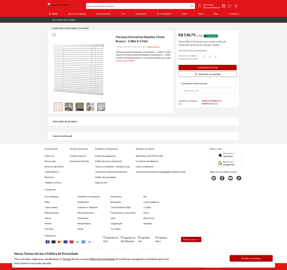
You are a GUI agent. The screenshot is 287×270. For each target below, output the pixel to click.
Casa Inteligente (151, 202)
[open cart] (235, 6)
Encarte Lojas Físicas (54, 166)
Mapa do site (101, 182)
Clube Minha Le (52, 171)
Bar (145, 196)
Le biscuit (57, 28)
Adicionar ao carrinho (210, 74)
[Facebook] (222, 178)
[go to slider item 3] (90, 107)
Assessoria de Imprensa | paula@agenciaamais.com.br (161, 171)
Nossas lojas (50, 161)
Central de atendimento (147, 161)
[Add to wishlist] (54, 34)
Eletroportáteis (103, 13)
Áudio (184, 13)
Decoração (71, 28)
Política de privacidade (102, 259)
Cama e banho (51, 207)
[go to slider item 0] (58, 107)
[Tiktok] (238, 178)
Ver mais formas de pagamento (192, 50)
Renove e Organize (77, 13)
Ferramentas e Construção (123, 212)
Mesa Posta (149, 218)
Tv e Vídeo (116, 229)
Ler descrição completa (125, 60)
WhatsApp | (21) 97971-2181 (149, 156)
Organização (116, 223)
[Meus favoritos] (229, 6)
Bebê (47, 202)
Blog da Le (49, 177)
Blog (216, 13)
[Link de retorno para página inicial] (66, 6)
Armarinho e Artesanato (89, 196)
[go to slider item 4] (101, 107)
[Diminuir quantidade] (204, 56)
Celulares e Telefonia (87, 207)
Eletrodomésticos (86, 212)
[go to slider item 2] (79, 107)
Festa (146, 212)
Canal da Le (234, 13)
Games (48, 218)
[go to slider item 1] (69, 107)
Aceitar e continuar (251, 258)
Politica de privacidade (105, 177)
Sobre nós (49, 156)
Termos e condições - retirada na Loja (112, 166)
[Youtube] (230, 178)
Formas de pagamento (105, 156)
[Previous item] (51, 107)
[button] (61, 20)
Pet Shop (49, 229)
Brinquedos (141, 13)
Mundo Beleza (84, 223)
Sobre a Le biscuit (62, 135)
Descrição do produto (65, 121)
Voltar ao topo (189, 239)
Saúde (80, 229)
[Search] (192, 6)
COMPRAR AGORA (207, 67)
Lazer (113, 218)
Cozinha (147, 207)
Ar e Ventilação (164, 13)
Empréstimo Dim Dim (79, 161)
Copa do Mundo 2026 (121, 207)
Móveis (48, 223)
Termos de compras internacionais (111, 171)
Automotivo (116, 196)
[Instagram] (213, 178)
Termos (66, 259)
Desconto (212, 36)
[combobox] (137, 6)
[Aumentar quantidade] (215, 56)
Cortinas (84, 28)
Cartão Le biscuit (78, 156)
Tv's (123, 13)
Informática (83, 218)
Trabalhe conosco (53, 182)
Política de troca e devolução (108, 161)
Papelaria (148, 223)
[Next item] (108, 107)
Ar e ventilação (52, 196)
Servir (200, 13)
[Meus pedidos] (223, 6)
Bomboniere (83, 202)
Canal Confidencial (144, 166)
